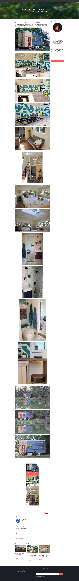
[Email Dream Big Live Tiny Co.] (27, 571)
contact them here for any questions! (36, 27)
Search (37, 568)
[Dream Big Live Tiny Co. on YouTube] (19, 571)
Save (47, 513)
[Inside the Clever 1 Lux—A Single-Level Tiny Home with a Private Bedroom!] (44, 549)
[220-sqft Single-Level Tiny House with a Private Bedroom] (20, 548)
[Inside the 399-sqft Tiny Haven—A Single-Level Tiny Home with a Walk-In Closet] (32, 549)
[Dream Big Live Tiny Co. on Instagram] (24, 571)
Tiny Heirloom (33, 22)
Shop (48, 568)
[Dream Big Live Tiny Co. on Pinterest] (21, 571)
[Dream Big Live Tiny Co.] (19, 1)
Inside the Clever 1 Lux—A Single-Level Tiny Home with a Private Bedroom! (44, 555)
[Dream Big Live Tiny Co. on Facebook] (16, 571)
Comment (17, 533)
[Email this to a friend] (48, 512)
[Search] (61, 1)
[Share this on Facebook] (44, 512)
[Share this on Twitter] (42, 512)
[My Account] (59, 1)
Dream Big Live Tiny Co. (41, 576)
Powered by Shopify (39, 577)
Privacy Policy (43, 568)
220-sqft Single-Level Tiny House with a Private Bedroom (20, 554)
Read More (16, 558)
